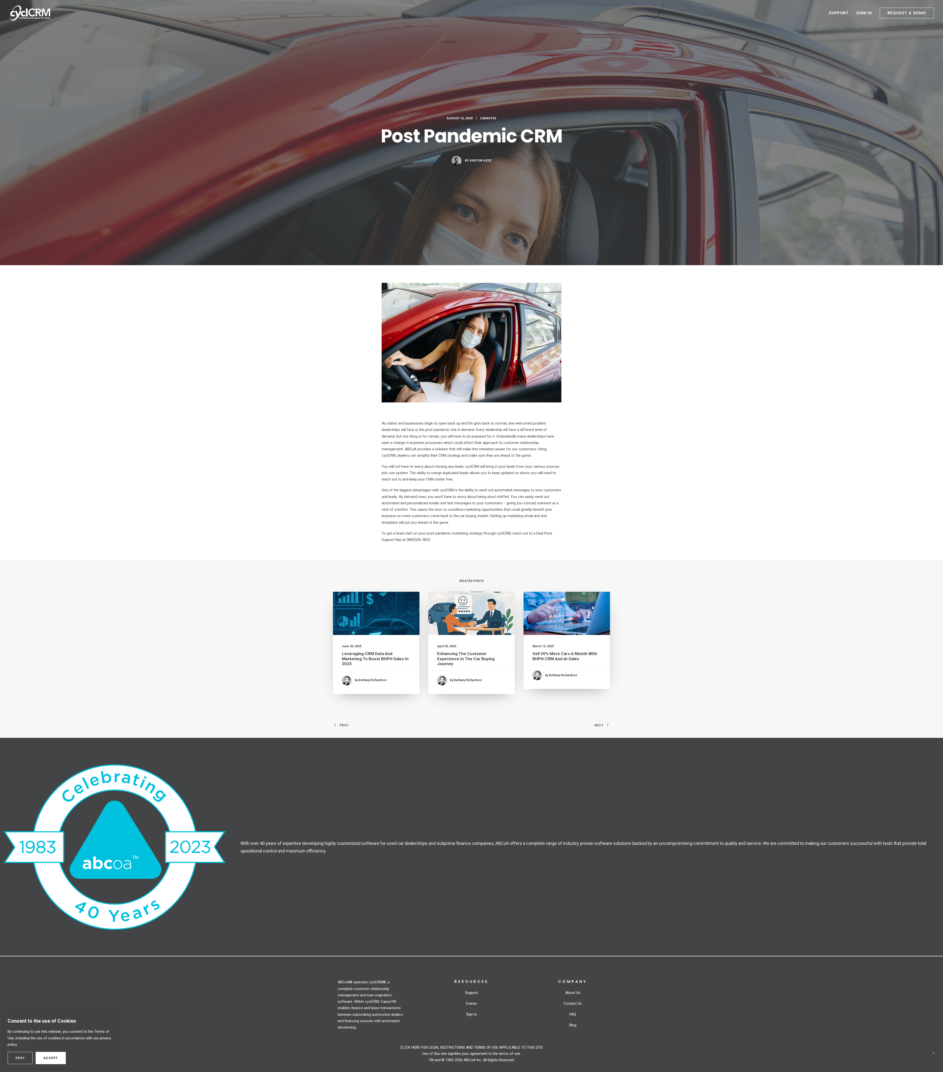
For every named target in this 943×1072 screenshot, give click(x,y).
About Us (572, 992)
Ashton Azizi (480, 160)
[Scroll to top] (934, 1053)
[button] (905, 13)
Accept (54, 1058)
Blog (572, 1025)
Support (838, 13)
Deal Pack (544, 533)
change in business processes (418, 442)
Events (471, 1003)
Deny (24, 1058)
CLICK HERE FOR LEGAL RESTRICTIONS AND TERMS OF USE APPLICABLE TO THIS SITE (471, 1047)
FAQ (572, 1014)
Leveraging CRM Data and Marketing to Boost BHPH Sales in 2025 (375, 658)
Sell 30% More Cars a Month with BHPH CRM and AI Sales (564, 656)
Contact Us (573, 1003)
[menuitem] (840, 13)
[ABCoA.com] (114, 847)
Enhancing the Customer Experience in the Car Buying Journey (466, 658)
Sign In (864, 13)
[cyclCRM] (30, 13)
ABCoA (410, 449)
